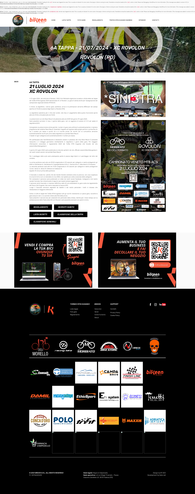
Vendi (96, 312)
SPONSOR (142, 20)
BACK (16, 82)
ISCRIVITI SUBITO (66, 207)
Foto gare (73, 312)
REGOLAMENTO (97, 20)
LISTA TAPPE (66, 20)
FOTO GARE (81, 20)
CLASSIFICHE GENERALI (45, 222)
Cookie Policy (115, 315)
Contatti (113, 309)
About (96, 317)
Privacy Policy (115, 313)
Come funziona (99, 315)
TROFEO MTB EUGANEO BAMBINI (120, 20)
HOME (53, 20)
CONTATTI (155, 20)
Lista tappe (74, 309)
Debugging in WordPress (149, 2)
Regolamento (75, 315)
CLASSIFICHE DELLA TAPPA (70, 214)
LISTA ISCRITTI (40, 214)
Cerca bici (97, 309)
